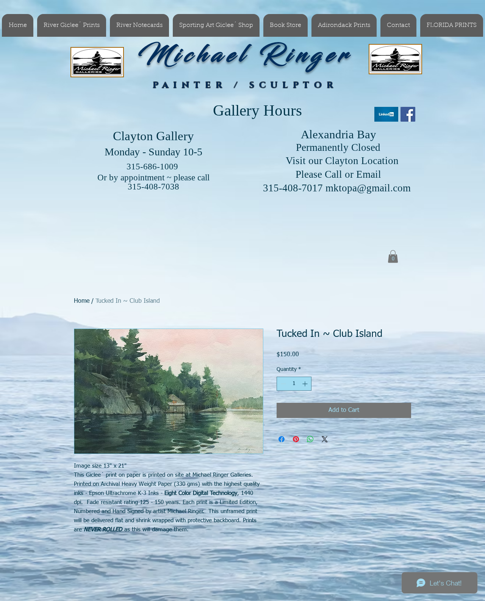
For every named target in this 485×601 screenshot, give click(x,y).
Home (81, 301)
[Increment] (305, 383)
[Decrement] (282, 383)
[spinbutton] (294, 383)
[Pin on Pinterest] (295, 439)
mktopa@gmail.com (368, 188)
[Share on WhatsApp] (310, 439)
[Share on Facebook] (281, 439)
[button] (393, 256)
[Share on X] (324, 439)
